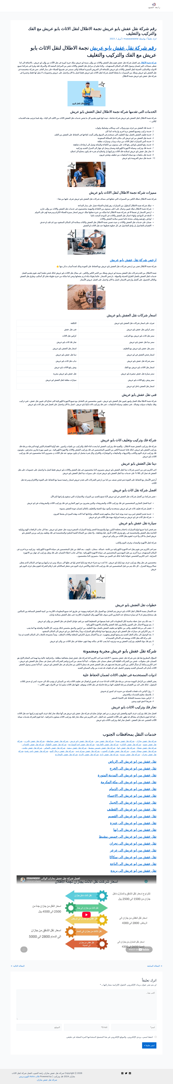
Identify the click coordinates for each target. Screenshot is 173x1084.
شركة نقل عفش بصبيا (125, 741)
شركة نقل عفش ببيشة (76, 748)
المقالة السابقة (154, 966)
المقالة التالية (17, 966)
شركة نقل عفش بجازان (146, 741)
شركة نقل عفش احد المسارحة (81, 744)
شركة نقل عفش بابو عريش (81, 741)
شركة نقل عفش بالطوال (55, 744)
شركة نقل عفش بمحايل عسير (143, 751)
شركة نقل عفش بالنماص (54, 748)
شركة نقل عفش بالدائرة (130, 744)
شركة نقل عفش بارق (109, 754)
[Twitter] (126, 1073)
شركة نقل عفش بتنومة (130, 754)
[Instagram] (122, 1073)
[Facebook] (130, 1073)
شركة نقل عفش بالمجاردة (66, 754)
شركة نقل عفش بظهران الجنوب (115, 751)
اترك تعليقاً (152, 38)
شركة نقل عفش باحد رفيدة (36, 751)
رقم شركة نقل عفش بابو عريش (123, 48)
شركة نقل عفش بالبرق (89, 754)
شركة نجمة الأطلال (148, 62)
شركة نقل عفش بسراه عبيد (88, 751)
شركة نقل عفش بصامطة (57, 741)
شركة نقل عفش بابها (126, 748)
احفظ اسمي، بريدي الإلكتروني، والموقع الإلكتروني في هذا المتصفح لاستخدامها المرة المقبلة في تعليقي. (109, 1037)
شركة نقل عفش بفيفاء (146, 748)
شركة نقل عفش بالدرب (34, 741)
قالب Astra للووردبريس (29, 1076)
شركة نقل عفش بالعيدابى (33, 744)
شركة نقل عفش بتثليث (32, 748)
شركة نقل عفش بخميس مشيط (101, 748)
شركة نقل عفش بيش (104, 741)
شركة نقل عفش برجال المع (62, 751)
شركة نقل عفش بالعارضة (107, 744)
